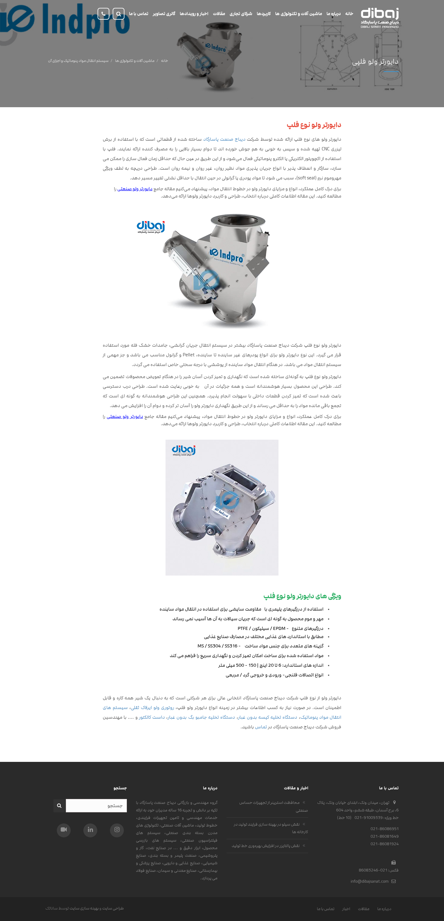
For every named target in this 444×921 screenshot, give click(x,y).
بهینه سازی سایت (84, 908)
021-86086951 (385, 829)
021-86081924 (385, 844)
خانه (164, 60)
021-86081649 (385, 836)
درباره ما (384, 909)
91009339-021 (369, 817)
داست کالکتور (152, 717)
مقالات (363, 909)
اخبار (346, 909)
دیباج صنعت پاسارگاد (224, 139)
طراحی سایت (113, 908)
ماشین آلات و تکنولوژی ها (134, 60)
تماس (261, 727)
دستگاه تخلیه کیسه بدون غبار (268, 717)
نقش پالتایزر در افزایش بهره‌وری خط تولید (266, 846)
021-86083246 (373, 870)
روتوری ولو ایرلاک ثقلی (152, 707)
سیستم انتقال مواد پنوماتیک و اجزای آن (78, 60)
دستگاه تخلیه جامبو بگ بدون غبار (201, 717)
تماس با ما (325, 909)
